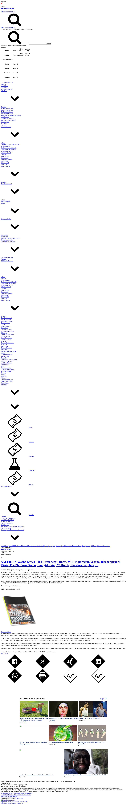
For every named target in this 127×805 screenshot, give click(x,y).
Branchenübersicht (6, 184)
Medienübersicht (6, 201)
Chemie (3, 324)
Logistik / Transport (6, 361)
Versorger (3, 384)
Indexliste (3, 278)
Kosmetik (3, 358)
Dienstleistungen (6, 326)
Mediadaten (19, 798)
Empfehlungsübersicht (7, 118)
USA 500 (3, 154)
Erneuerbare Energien (7, 331)
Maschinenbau (5, 364)
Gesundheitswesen (6, 338)
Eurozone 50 (4, 158)
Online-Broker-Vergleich (8, 241)
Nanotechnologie (6, 368)
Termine (3, 125)
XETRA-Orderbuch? (7, 261)
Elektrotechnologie (6, 329)
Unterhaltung (4, 383)
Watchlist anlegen (6, 528)
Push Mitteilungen (6, 547)
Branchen (3, 182)
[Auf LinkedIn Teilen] (98, 668)
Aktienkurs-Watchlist (7, 521)
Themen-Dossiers (6, 127)
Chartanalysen (5, 122)
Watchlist (31, 515)
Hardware (4, 344)
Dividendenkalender (7, 240)
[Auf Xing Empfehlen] (70, 668)
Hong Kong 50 (5, 166)
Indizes (3, 143)
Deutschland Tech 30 (7, 151)
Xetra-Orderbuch (15, 793)
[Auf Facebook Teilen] (15, 668)
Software (3, 378)
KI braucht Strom (6, 632)
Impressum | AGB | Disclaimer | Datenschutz (14, 801)
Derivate (31, 456)
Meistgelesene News (7, 113)
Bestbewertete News (7, 112)
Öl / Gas (3, 373)
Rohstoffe (4, 376)
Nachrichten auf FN (6, 89)
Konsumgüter (5, 356)
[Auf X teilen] (43, 668)
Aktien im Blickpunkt (7, 108)
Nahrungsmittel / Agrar (7, 369)
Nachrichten (4, 86)
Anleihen (31, 442)
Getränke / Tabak (6, 339)
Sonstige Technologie (7, 379)
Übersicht (3, 259)
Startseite (3, 84)
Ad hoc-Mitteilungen (7, 8)
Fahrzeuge (4, 333)
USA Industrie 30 (6, 153)
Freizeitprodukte (5, 336)
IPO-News (4, 123)
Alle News (4, 91)
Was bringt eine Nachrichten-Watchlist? (12, 526)
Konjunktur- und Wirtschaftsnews (11, 115)
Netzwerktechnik (6, 371)
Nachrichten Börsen (6, 795)
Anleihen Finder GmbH (13, 589)
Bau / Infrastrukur (6, 319)
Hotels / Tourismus (6, 348)
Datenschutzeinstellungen (8, 798)
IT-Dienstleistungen (6, 354)
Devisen (31, 484)
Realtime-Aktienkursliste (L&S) (10, 238)
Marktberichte (5, 117)
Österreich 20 (5, 163)
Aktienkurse (4, 235)
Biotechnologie (5, 323)
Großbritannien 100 (6, 159)
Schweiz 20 (4, 161)
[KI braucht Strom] (18, 630)
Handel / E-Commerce (7, 343)
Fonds (30, 427)
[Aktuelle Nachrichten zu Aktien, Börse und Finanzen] (8, 11)
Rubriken (3, 107)
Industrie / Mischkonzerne (8, 351)
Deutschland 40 (5, 146)
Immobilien (4, 349)
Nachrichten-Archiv (11, 796)
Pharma (3, 374)
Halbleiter (4, 341)
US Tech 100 (5, 156)
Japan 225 (4, 164)
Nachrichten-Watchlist (7, 520)
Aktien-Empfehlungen (19, 795)
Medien (3, 200)
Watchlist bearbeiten (7, 523)
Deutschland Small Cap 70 (8, 148)
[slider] (3, 555)
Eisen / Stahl (4, 328)
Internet (3, 353)
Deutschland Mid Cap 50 (8, 149)
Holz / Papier (4, 346)
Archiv (3, 203)
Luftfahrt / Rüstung (6, 363)
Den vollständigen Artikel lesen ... (11, 586)
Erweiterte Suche (8, 82)
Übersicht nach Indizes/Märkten (10, 144)
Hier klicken (4, 653)
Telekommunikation (6, 381)
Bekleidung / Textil (6, 321)
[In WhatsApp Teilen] (15, 682)
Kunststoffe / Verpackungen (9, 359)
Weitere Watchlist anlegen (8, 518)
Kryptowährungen (6, 486)
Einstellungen (5, 525)
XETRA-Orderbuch (7, 257)
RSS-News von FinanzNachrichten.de (12, 803)
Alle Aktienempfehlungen (8, 120)
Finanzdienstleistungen (7, 334)
